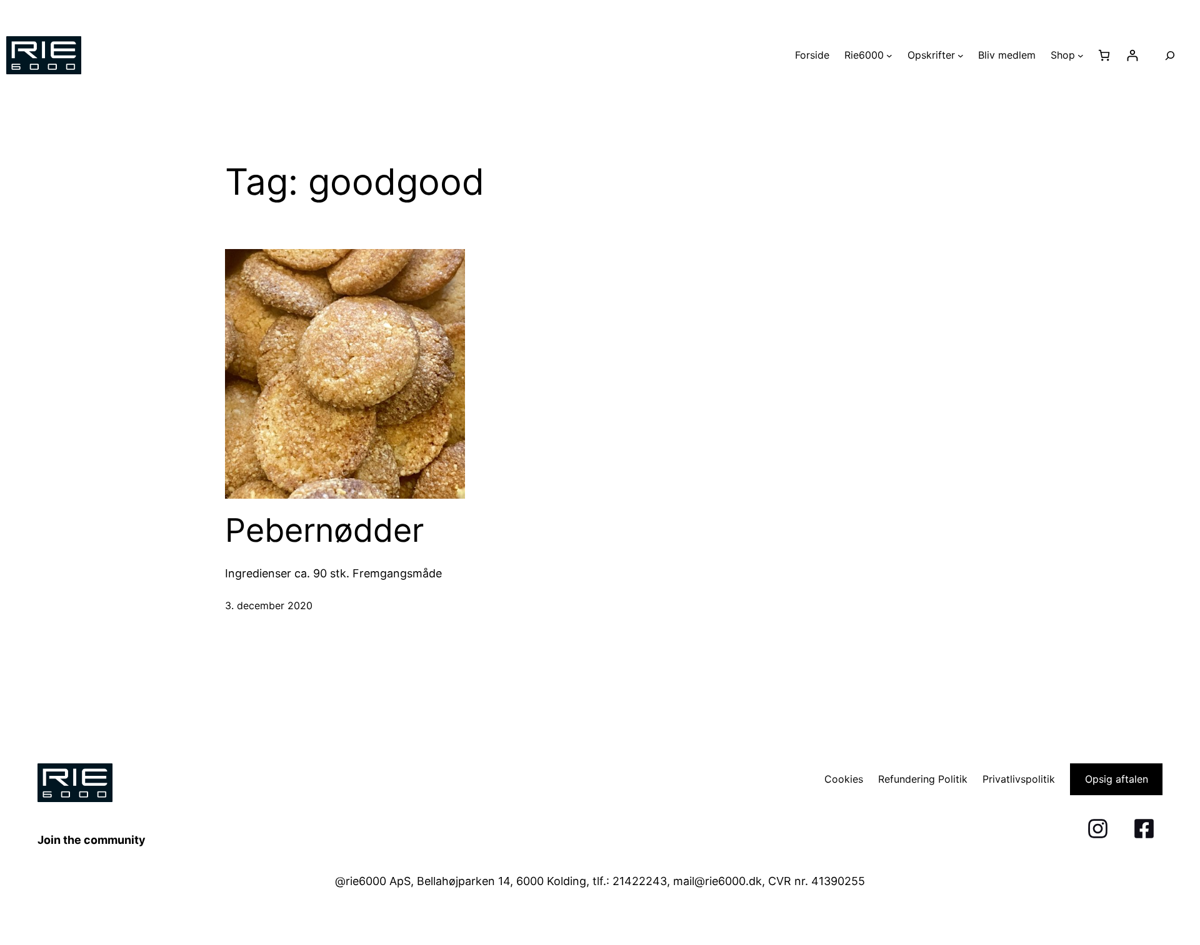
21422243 (639, 881)
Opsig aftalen (1116, 779)
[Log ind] (1132, 55)
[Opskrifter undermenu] (961, 55)
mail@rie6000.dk (717, 881)
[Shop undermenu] (1081, 55)
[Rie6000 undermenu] (889, 55)
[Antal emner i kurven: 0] (1104, 55)
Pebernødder (324, 530)
